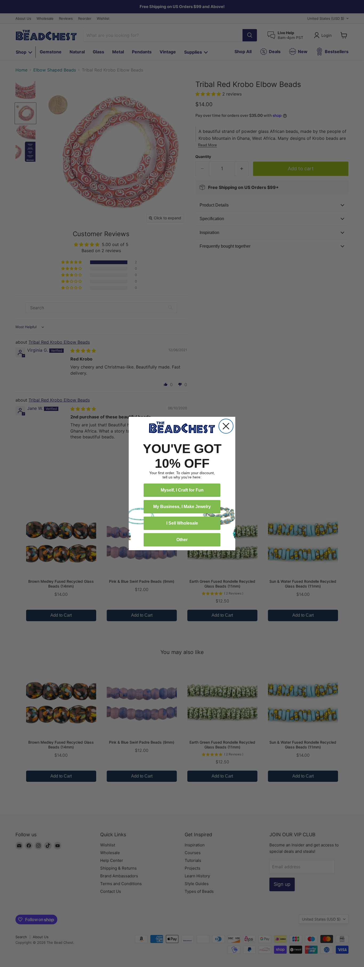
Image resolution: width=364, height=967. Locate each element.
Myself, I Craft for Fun (182, 490)
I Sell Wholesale (182, 523)
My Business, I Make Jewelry (182, 506)
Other (182, 539)
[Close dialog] (226, 426)
